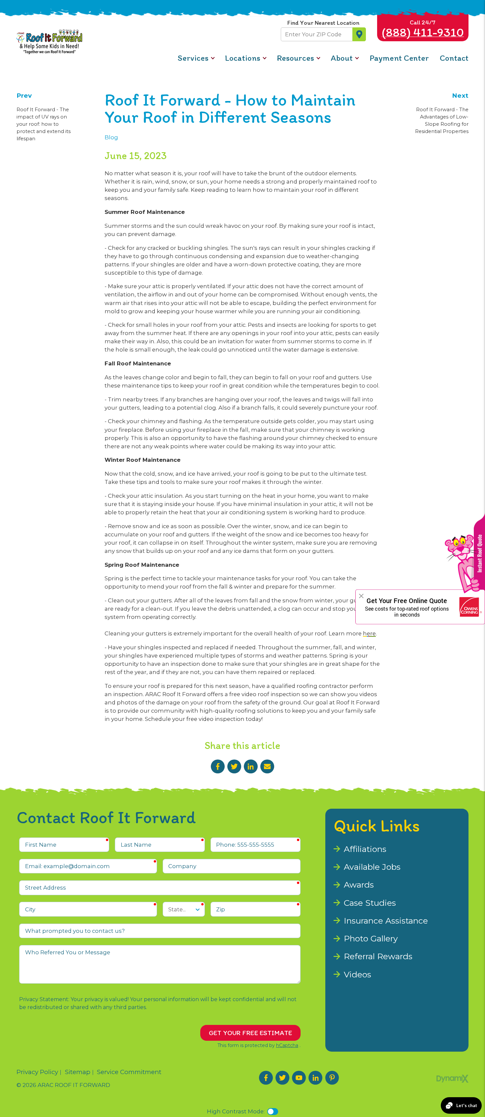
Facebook (218, 766)
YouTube (299, 1078)
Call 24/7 (423, 28)
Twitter (234, 766)
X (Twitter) (282, 1078)
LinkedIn (251, 766)
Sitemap (77, 1072)
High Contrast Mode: (236, 1111)
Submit (359, 34)
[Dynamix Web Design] (452, 1079)
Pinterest (332, 1078)
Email (267, 766)
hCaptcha (287, 1045)
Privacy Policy (37, 1072)
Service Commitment (129, 1072)
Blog (111, 137)
